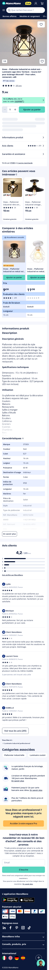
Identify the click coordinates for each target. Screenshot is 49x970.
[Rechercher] (9, 10)
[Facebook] (10, 928)
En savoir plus (28, 884)
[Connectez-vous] (36, 3)
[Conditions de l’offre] (43, 100)
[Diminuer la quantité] (4, 109)
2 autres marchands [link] (25, 163)
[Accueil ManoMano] (12, 3)
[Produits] (3, 10)
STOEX (12, 163)
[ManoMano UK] (10, 958)
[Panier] (42, 3)
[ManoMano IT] (4, 958)
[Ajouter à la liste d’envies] (42, 61)
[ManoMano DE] (17, 958)
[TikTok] (29, 928)
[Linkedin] (4, 928)
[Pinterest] (17, 928)
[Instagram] (23, 928)
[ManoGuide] (41, 963)
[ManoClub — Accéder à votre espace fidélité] (28, 3)
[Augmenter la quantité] (15, 109)
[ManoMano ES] (23, 958)
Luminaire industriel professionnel (17, 743)
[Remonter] (39, 958)
